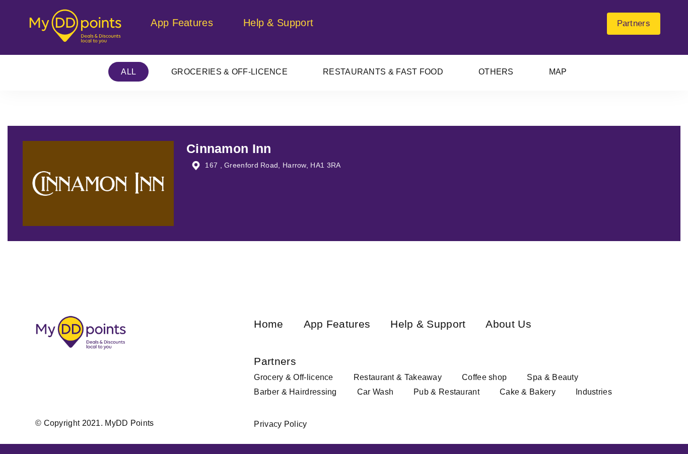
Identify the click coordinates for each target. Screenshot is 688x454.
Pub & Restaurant (446, 392)
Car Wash (375, 392)
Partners (633, 23)
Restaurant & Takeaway (398, 377)
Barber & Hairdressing (295, 392)
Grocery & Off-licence (293, 377)
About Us (508, 324)
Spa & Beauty (552, 377)
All (128, 71)
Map (558, 71)
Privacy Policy (280, 424)
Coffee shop (484, 377)
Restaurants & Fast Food (383, 71)
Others (496, 71)
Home (268, 324)
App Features (182, 22)
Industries (594, 392)
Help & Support (278, 22)
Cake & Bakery (528, 392)
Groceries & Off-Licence (229, 71)
